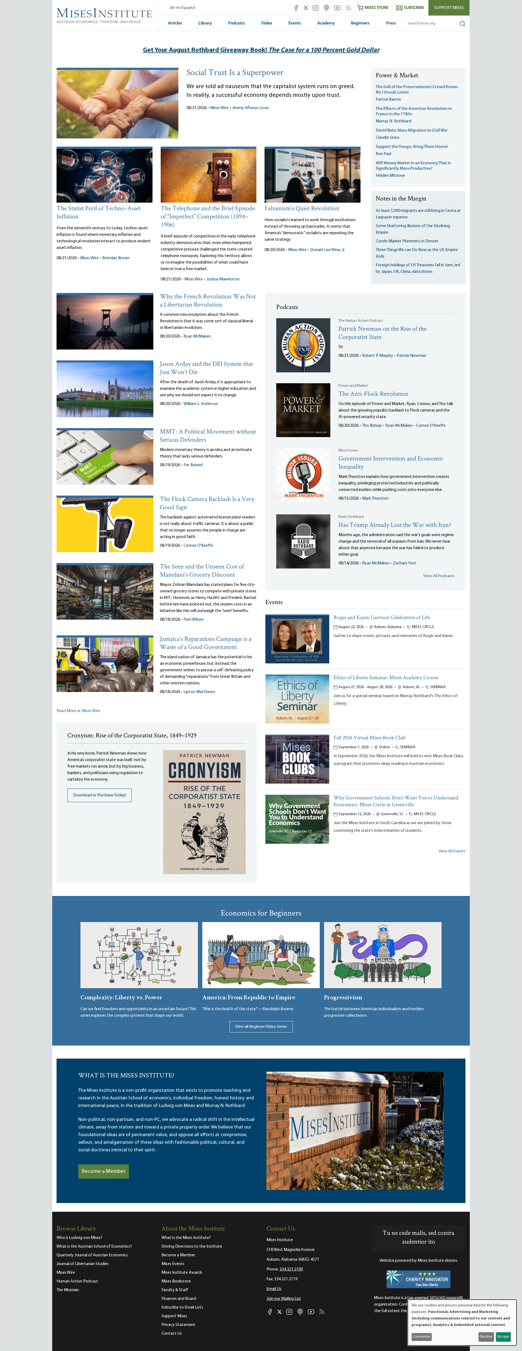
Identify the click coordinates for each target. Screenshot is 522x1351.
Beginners (360, 23)
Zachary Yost (404, 563)
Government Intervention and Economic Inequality (390, 463)
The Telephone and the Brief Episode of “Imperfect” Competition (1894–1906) (208, 217)
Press (391, 23)
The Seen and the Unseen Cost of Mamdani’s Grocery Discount (202, 571)
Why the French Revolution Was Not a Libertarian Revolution (208, 301)
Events (294, 23)
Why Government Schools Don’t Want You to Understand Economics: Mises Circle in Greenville (396, 801)
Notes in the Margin (401, 199)
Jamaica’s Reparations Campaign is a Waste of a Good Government (205, 643)
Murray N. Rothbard (393, 121)
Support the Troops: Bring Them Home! (412, 147)
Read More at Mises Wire (78, 711)
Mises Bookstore (176, 1281)
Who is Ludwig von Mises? (79, 1238)
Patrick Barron (388, 99)
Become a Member (104, 1171)
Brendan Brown (116, 258)
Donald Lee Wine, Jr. (327, 250)
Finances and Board (178, 1299)
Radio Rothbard (351, 517)
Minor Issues (348, 451)
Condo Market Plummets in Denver (407, 241)
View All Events (452, 851)
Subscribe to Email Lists (182, 1307)
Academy (326, 23)
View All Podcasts (439, 576)
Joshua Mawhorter (223, 279)
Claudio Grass (387, 137)
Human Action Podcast (77, 1281)
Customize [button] (421, 1337)
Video (266, 23)
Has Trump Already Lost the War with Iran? (394, 525)
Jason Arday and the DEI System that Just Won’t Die (206, 368)
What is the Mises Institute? (186, 1238)
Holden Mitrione (390, 176)
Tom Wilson (194, 619)
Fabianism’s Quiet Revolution (302, 209)
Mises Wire (219, 108)
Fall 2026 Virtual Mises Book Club (370, 738)
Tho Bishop (372, 425)
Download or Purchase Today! (99, 795)
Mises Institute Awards (181, 1272)
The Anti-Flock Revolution (373, 394)
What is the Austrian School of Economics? (94, 1246)
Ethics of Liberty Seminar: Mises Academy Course (386, 678)
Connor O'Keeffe (198, 545)
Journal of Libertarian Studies (83, 1264)
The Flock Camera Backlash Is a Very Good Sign (207, 503)
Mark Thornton (375, 498)
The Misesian (68, 1290)
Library (205, 23)
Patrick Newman (411, 356)
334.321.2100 (291, 1269)
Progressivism (343, 997)
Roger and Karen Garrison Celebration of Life (382, 618)
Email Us (273, 1289)
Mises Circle (423, 627)
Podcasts (236, 23)
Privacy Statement (178, 1325)
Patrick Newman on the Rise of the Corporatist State (382, 333)
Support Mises (449, 8)
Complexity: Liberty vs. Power (121, 997)
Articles (175, 23)
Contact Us (171, 1333)
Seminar (438, 687)
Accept (503, 1337)
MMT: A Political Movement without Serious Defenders (208, 436)
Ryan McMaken (197, 336)
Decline (486, 1337)
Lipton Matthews (199, 692)
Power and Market (353, 386)
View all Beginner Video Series (261, 1027)
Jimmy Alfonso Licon (250, 108)
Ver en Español (182, 8)
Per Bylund (193, 465)
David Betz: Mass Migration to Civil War (412, 130)
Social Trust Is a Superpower (235, 73)
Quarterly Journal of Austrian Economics (92, 1255)
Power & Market (397, 76)
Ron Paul (383, 154)
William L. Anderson (201, 404)
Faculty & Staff (174, 1290)
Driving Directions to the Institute (191, 1246)
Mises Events (172, 1264)
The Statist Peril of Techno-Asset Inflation (99, 213)
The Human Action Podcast (360, 321)
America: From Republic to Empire (248, 997)
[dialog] (462, 1323)
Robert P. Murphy (377, 356)
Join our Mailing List (283, 1299)
